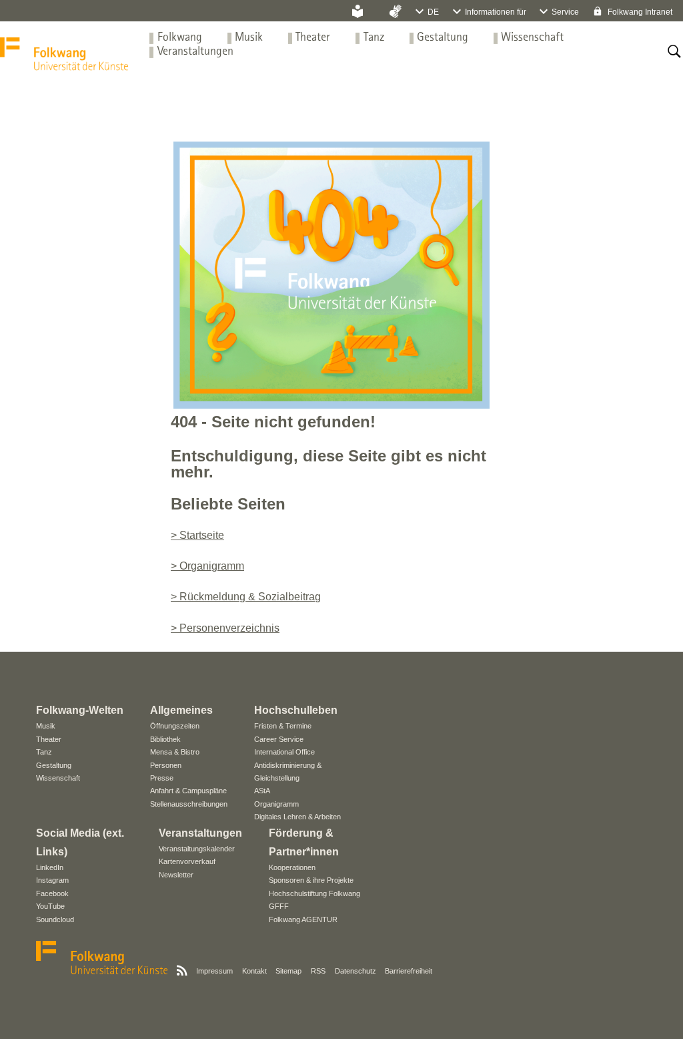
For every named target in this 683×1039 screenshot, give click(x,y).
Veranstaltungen (195, 51)
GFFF (279, 906)
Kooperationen (292, 867)
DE (433, 12)
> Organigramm (207, 566)
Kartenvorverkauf (187, 861)
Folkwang (179, 37)
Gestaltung (442, 37)
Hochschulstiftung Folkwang (314, 893)
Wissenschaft (532, 37)
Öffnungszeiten (174, 726)
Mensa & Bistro (174, 752)
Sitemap (288, 971)
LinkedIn (49, 867)
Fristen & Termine (282, 726)
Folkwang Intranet (639, 12)
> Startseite (197, 535)
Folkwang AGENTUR (303, 919)
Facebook (52, 893)
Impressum (214, 971)
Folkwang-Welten (79, 710)
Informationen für (495, 12)
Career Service (278, 739)
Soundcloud (55, 919)
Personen (165, 765)
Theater (312, 37)
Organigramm (276, 804)
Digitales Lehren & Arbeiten (297, 817)
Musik (249, 37)
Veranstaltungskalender (197, 849)
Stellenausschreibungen (188, 804)
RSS (318, 971)
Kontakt (254, 971)
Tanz (374, 37)
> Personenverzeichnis (225, 628)
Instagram (52, 880)
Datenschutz (355, 971)
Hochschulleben (295, 710)
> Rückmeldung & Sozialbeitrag (246, 596)
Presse (161, 778)
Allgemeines (181, 710)
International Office (284, 752)
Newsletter (176, 875)
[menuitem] (179, 38)
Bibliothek (165, 739)
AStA (262, 791)
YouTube (50, 906)
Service (565, 12)
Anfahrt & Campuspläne (188, 791)
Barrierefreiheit (408, 971)
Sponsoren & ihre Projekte (311, 880)
